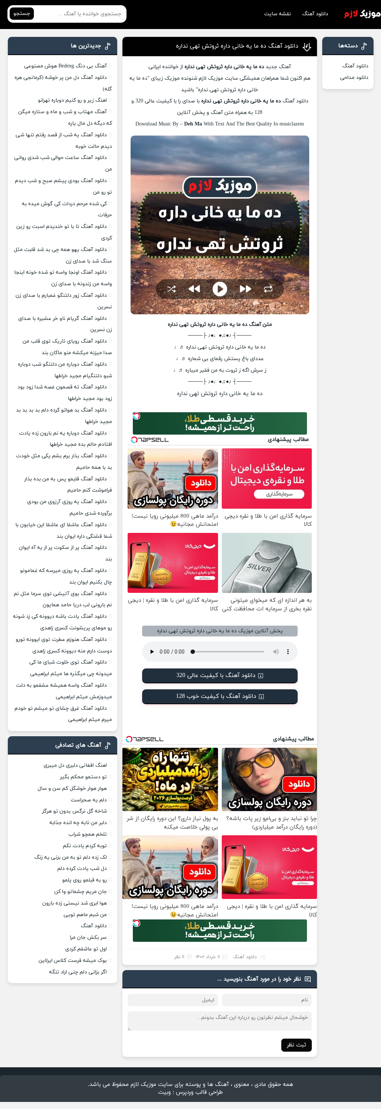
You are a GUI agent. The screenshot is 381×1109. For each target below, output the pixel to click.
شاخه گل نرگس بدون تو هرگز (74, 811)
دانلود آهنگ (315, 14)
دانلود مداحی (354, 77)
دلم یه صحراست (89, 800)
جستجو (21, 13)
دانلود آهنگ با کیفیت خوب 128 (216, 696)
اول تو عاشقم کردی (86, 949)
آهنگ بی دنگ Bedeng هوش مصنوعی (65, 66)
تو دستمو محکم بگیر (83, 777)
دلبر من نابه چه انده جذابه (78, 822)
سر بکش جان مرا (88, 937)
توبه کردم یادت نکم (85, 845)
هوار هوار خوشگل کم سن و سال (72, 788)
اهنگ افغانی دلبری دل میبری (75, 765)
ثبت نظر (296, 1045)
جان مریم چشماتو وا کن (80, 891)
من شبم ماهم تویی (85, 914)
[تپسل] (136, 416)
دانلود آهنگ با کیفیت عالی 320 (216, 675)
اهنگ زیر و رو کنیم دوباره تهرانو (72, 100)
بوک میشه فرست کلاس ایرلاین (73, 960)
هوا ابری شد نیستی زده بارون (74, 903)
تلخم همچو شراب (87, 834)
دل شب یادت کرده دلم (82, 868)
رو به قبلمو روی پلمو (84, 880)
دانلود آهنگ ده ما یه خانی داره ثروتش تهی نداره (237, 46)
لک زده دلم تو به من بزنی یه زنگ (70, 857)
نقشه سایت (277, 14)
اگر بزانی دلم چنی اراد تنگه (78, 972)
